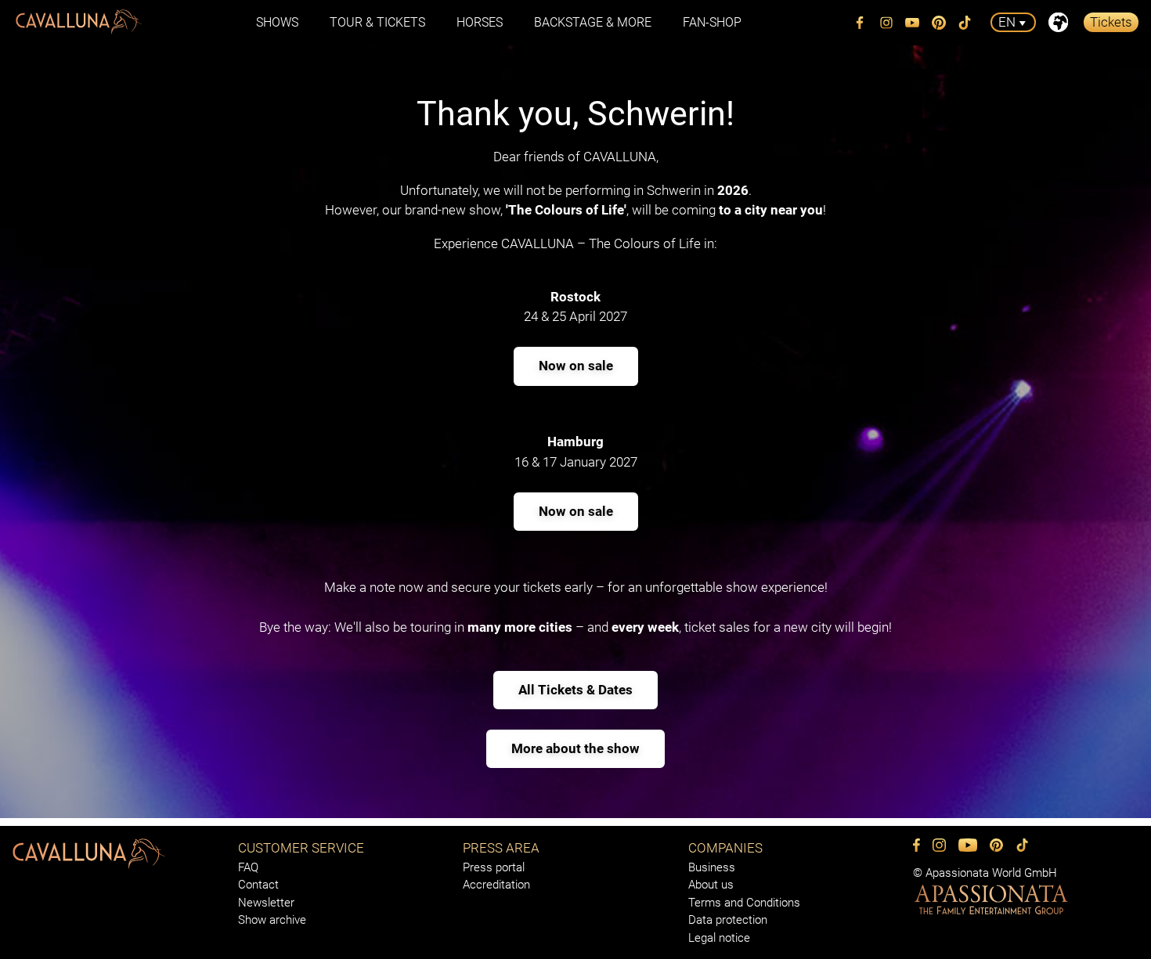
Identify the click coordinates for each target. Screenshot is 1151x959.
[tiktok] (965, 23)
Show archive (272, 920)
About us (711, 885)
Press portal (494, 867)
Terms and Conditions (744, 903)
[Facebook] (860, 23)
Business (711, 867)
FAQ (248, 867)
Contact (258, 885)
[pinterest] (939, 23)
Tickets (1111, 22)
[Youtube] (913, 23)
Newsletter (266, 903)
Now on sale (576, 365)
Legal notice (719, 938)
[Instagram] (886, 23)
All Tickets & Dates (575, 690)
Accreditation (496, 885)
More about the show (575, 748)
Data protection (727, 920)
